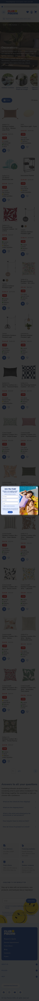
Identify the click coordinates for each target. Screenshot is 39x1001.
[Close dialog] (37, 487)
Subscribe (10, 512)
